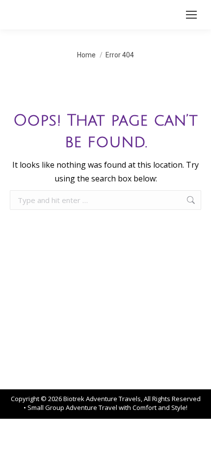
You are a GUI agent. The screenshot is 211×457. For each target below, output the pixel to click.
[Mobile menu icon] (191, 15)
